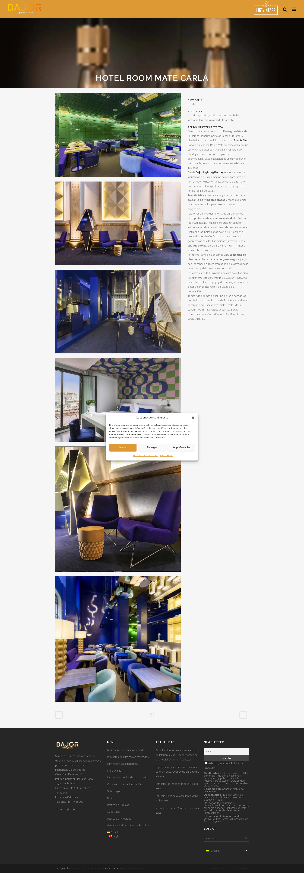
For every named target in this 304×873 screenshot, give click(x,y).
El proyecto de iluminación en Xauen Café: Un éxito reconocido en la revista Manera (177, 772)
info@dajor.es (70, 797)
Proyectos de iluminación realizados (128, 757)
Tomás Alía (241, 140)
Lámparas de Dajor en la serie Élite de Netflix (177, 786)
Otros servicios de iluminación (124, 784)
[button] (193, 417)
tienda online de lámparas (131, 868)
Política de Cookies (118, 805)
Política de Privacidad (119, 818)
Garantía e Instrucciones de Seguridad (128, 825)
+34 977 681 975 (75, 801)
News (110, 798)
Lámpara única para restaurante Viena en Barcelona (177, 798)
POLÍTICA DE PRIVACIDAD (145, 455)
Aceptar (122, 447)
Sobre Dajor (114, 791)
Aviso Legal (113, 811)
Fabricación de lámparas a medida (126, 750)
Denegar (152, 447)
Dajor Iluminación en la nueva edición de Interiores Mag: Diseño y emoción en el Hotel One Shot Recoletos (177, 755)
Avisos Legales (212, 821)
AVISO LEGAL (166, 455)
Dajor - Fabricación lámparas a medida (86, 868)
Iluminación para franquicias (123, 763)
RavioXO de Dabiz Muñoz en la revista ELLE (177, 810)
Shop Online (114, 770)
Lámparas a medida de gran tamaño (127, 777)
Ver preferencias (181, 447)
